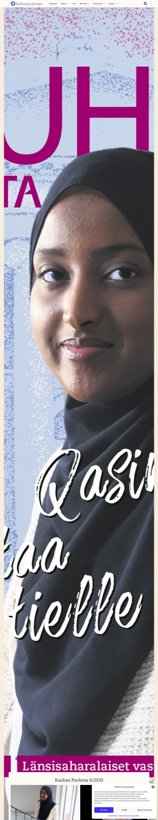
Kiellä (124, 810)
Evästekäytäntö (112, 815)
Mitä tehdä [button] (83, 4)
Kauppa (111, 4)
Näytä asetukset (144, 810)
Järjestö (63, 4)
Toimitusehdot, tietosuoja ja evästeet (128, 815)
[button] (153, 787)
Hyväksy (104, 810)
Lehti (74, 4)
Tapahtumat (53, 4)
